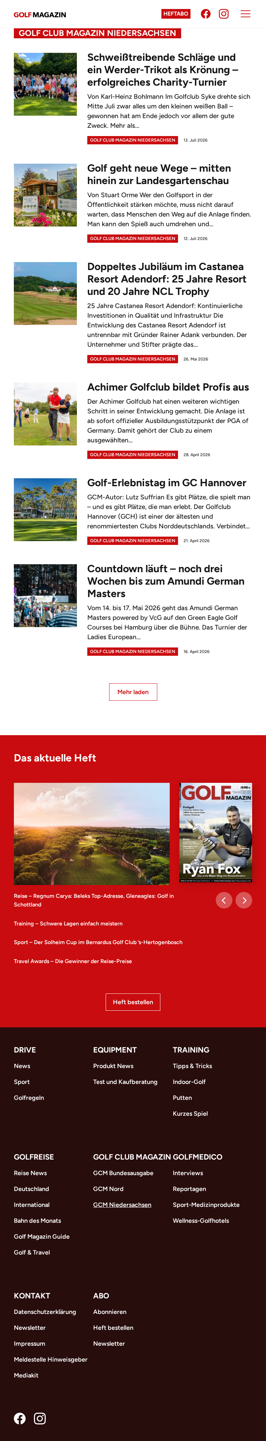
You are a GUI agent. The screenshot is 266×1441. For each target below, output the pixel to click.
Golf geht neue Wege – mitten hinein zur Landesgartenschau (159, 174)
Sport (22, 1082)
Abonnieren (109, 1312)
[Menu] (245, 14)
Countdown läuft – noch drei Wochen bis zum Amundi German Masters (166, 581)
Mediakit (26, 1375)
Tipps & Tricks (192, 1066)
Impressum (29, 1343)
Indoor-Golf (189, 1082)
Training (191, 1050)
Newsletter (30, 1328)
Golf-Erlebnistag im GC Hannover (166, 482)
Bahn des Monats (37, 1220)
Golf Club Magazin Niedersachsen (132, 140)
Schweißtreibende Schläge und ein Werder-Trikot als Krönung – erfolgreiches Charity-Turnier (162, 69)
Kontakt (32, 1295)
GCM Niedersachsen (122, 1205)
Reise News (30, 1173)
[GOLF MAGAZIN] (40, 14)
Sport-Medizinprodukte (206, 1205)
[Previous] (224, 900)
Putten (182, 1098)
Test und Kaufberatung (125, 1082)
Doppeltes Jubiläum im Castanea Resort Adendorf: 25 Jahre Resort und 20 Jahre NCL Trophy (167, 279)
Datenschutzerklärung (45, 1312)
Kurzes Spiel (190, 1113)
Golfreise (34, 1157)
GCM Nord (108, 1189)
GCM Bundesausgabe (123, 1173)
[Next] (244, 900)
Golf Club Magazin (132, 1157)
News (22, 1066)
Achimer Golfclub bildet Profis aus (168, 387)
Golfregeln (29, 1098)
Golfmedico (197, 1157)
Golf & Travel (32, 1252)
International (32, 1205)
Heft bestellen (133, 1002)
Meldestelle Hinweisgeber (51, 1359)
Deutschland (31, 1189)
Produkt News (113, 1066)
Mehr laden (133, 692)
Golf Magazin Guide (42, 1236)
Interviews (188, 1173)
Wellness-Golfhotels (201, 1220)
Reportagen (189, 1189)
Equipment (115, 1050)
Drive (25, 1050)
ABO (101, 1295)
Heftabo (175, 13)
